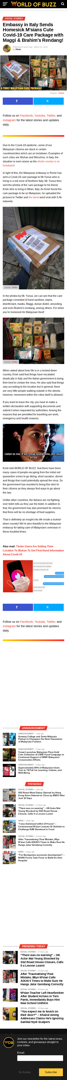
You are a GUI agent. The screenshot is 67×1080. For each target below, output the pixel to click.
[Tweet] (49, 101)
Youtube (39, 115)
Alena (18, 49)
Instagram (9, 120)
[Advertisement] (33, 687)
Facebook (26, 115)
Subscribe (51, 1072)
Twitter (61, 93)
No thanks (25, 1072)
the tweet (34, 197)
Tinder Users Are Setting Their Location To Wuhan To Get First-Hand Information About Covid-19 (33, 550)
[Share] (18, 101)
